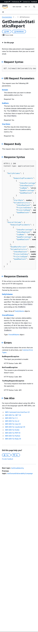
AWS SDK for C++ (11, 418)
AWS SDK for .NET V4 (13, 415)
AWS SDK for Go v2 (12, 421)
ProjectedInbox (24, 208)
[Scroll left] (11, 6)
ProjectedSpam (23, 210)
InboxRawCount (26, 186)
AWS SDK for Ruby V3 (13, 439)
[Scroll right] (29, 6)
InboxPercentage (27, 183)
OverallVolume (14, 222)
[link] (24, 17)
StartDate (6, 124)
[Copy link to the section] (2, 62)
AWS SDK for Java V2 (13, 424)
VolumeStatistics (22, 203)
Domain (5, 90)
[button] (8, 43)
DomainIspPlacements (23, 178)
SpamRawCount (26, 193)
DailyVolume (19, 311)
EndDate (5, 103)
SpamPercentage (27, 190)
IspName (23, 188)
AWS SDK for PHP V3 (12, 433)
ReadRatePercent (18, 247)
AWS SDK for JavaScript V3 (15, 427)
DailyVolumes (14, 173)
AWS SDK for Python (12, 436)
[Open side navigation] (3, 12)
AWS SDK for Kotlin (12, 430)
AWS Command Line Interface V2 (17, 412)
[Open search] (34, 7)
